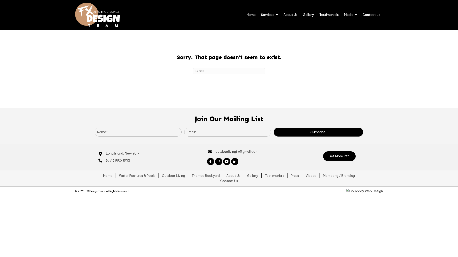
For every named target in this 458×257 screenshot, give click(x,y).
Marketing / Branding (339, 176)
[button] (318, 132)
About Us (233, 176)
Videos (311, 176)
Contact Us (229, 181)
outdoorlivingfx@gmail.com (236, 152)
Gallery (252, 176)
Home (107, 176)
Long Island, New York (123, 153)
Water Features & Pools (137, 176)
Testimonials (274, 176)
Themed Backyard (206, 176)
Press (295, 176)
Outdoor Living (173, 176)
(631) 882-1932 (118, 160)
